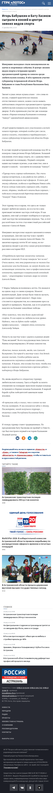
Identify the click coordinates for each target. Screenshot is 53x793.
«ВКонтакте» (8, 455)
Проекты (6, 718)
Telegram (23, 452)
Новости (6, 707)
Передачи (6, 711)
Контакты (6, 732)
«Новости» (40, 449)
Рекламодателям (10, 728)
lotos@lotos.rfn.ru (9, 693)
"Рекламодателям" (10, 767)
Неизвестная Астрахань (12, 721)
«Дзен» (5, 452)
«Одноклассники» (24, 455)
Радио (5, 714)
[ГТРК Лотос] (13, 4)
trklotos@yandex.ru (9, 696)
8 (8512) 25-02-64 (23, 688)
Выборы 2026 (8, 738)
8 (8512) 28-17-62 (36, 688)
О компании (7, 725)
